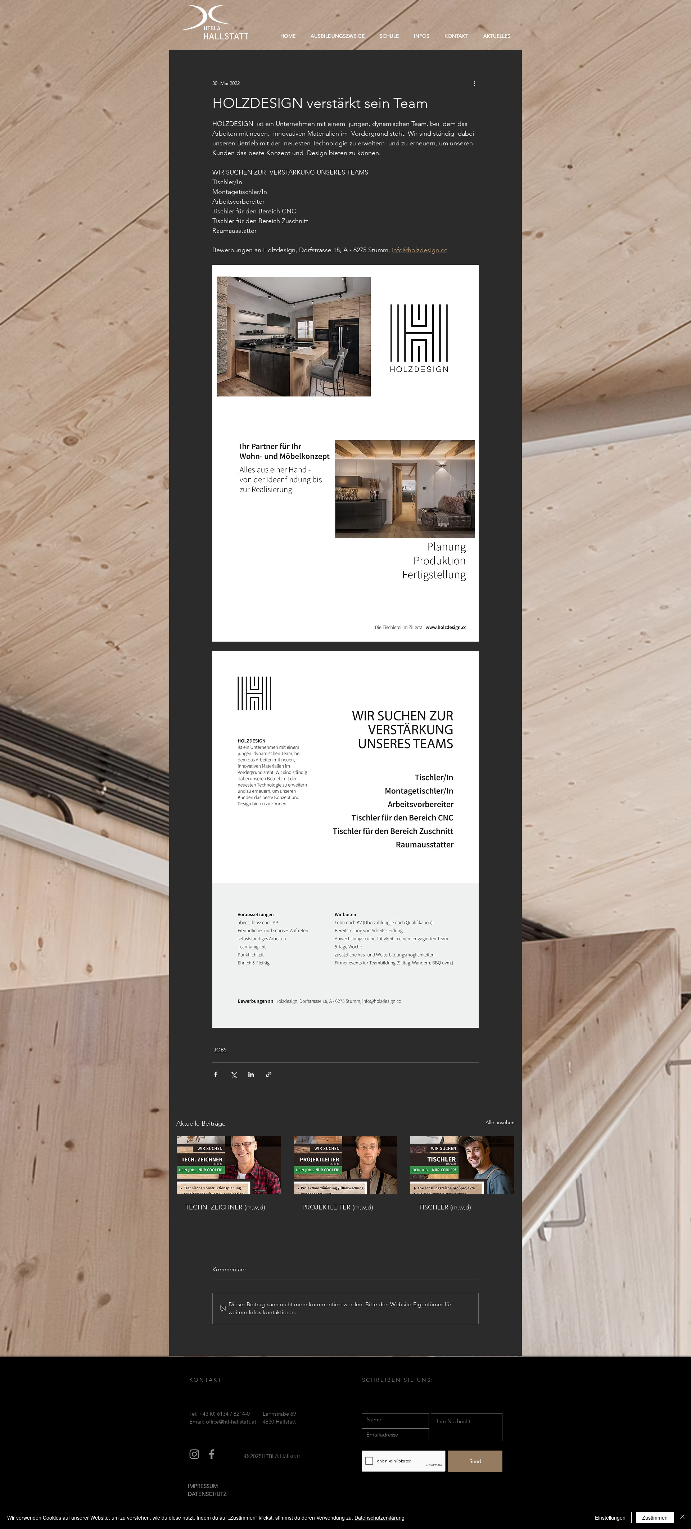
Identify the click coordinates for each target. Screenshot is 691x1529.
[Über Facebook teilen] (215, 1074)
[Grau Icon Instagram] (194, 1454)
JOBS (220, 1049)
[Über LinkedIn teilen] (251, 1074)
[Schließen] (682, 1517)
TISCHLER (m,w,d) (445, 1207)
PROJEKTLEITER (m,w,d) (337, 1207)
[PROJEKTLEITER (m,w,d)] (346, 1165)
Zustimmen (655, 1517)
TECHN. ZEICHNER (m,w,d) (225, 1207)
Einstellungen (610, 1517)
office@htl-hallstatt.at (231, 1421)
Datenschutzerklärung (379, 1517)
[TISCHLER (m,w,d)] (462, 1165)
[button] (389, 36)
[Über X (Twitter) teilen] (233, 1074)
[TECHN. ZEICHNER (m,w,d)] (229, 1165)
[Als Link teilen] (268, 1074)
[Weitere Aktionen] (474, 83)
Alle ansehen (500, 1122)
